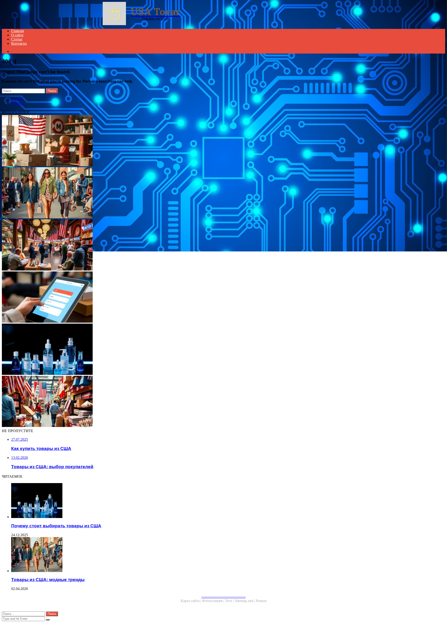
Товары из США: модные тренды (48, 579)
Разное (261, 601)
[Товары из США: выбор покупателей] (141, 245)
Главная (17, 31)
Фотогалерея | (213, 601)
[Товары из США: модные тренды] (141, 193)
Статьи (16, 39)
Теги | (230, 601)
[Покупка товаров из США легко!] (141, 141)
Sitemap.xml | (245, 601)
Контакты (19, 43)
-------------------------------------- (223, 597)
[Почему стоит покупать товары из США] (141, 402)
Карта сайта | (191, 601)
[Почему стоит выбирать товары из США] (141, 350)
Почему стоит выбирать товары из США (56, 525)
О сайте (17, 35)
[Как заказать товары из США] (141, 297)
